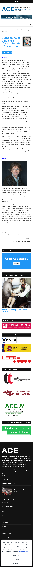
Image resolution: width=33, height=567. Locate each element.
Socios (3, 519)
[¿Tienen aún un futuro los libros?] (7, 491)
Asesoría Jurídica (6, 533)
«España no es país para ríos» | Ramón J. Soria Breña (11, 42)
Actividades (5, 522)
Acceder (16, 263)
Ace (3, 515)
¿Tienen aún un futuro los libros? (21, 490)
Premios (4, 526)
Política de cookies (23, 551)
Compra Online (6, 52)
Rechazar (16, 559)
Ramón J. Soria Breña (7, 49)
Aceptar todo (16, 555)
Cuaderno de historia (8, 500)
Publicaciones (5, 530)
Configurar (16, 563)
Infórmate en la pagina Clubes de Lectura (16, 310)
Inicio (3, 30)
